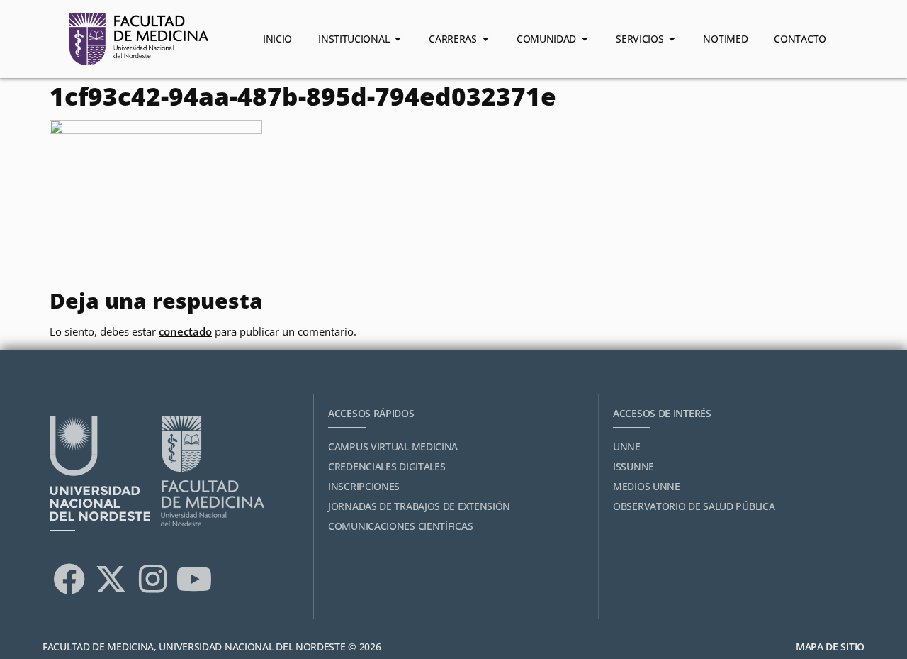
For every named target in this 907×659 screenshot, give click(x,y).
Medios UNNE (646, 486)
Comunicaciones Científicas (400, 526)
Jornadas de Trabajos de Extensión (419, 506)
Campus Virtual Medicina (393, 446)
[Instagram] (152, 579)
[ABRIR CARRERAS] (485, 39)
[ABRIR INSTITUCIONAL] (397, 39)
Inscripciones (364, 486)
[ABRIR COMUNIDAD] (585, 39)
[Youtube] (194, 579)
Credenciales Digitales (386, 466)
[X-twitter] (110, 579)
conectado (185, 331)
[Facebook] (69, 579)
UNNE (627, 446)
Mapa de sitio (830, 646)
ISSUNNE (633, 466)
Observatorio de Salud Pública (693, 506)
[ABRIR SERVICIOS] (672, 39)
